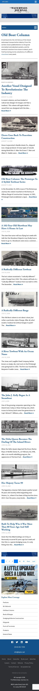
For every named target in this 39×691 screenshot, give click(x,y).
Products (6, 630)
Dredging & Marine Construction (13, 618)
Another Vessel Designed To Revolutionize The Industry (19, 74)
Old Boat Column (8, 610)
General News (7, 634)
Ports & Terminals (9, 626)
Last (33, 561)
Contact (13, 663)
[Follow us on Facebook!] (12, 642)
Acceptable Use (26, 667)
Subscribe (16, 659)
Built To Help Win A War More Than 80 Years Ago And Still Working (19, 512)
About (9, 659)
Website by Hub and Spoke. (19, 673)
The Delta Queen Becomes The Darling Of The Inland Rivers (19, 427)
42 (20, 561)
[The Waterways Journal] (19, 9)
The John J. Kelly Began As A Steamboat (19, 384)
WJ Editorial (7, 606)
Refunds (20, 663)
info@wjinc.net (19, 652)
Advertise (33, 659)
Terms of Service (13, 667)
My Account (24, 659)
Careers (6, 663)
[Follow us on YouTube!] (26, 642)
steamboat (5, 54)
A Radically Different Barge (19, 299)
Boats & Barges (7, 82)
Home (4, 659)
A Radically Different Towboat (19, 258)
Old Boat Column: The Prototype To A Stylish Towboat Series (19, 167)
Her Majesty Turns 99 (19, 471)
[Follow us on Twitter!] (17, 642)
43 (23, 561)
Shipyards (6, 622)
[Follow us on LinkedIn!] (22, 642)
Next (28, 561)
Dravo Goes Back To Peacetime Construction (19, 124)
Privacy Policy (29, 663)
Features (6, 602)
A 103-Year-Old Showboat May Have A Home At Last (19, 214)
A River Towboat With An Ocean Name (19, 340)
